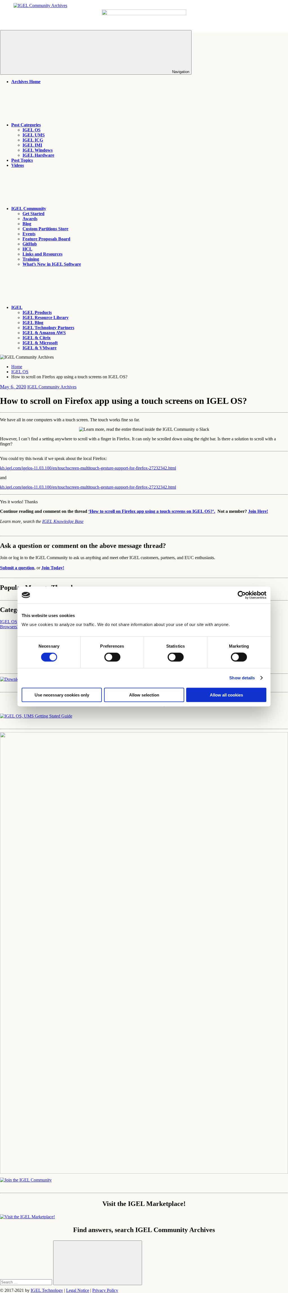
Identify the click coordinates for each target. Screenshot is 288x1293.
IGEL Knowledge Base (63, 521)
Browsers (8, 626)
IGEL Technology (47, 1290)
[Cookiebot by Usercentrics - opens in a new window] (241, 595)
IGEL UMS (33, 135)
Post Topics (22, 160)
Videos (17, 165)
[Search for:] (26, 1282)
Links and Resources (42, 254)
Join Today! (52, 567)
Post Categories (26, 124)
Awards (29, 218)
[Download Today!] (36, 716)
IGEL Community (28, 208)
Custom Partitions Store (45, 228)
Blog (26, 223)
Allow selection (144, 694)
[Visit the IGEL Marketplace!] (27, 1216)
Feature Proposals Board (46, 238)
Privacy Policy (105, 1290)
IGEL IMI (32, 145)
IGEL (16, 307)
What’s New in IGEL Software (51, 264)
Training (30, 259)
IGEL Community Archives (51, 386)
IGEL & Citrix (36, 337)
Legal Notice (77, 1290)
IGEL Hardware (38, 155)
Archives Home (25, 81)
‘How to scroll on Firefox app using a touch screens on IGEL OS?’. (151, 511)
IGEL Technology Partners (48, 327)
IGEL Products (37, 312)
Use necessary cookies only (62, 694)
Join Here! (258, 511)
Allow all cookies (226, 694)
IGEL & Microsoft (40, 342)
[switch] (112, 657)
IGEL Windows (37, 150)
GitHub (29, 244)
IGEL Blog (32, 322)
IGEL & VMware (39, 347)
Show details (242, 677)
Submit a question (17, 567)
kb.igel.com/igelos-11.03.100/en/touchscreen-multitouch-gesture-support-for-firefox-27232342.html (88, 468)
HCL (27, 249)
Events (28, 233)
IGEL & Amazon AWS (44, 332)
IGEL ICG (32, 140)
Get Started (33, 213)
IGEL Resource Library (45, 317)
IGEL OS (31, 130)
